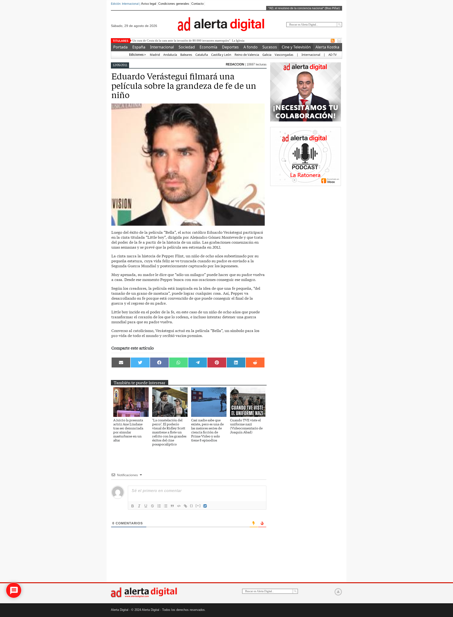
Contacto (197, 3)
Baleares (186, 54)
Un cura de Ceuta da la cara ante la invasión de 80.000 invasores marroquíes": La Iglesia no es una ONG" (198, 40)
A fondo (250, 47)
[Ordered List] (159, 506)
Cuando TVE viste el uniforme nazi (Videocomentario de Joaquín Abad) (246, 426)
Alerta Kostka (327, 47)
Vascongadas (284, 54)
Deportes (230, 47)
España (138, 47)
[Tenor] (205, 506)
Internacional (162, 47)
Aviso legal (148, 3)
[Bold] (132, 506)
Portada (120, 47)
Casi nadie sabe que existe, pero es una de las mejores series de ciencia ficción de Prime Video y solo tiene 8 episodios (207, 430)
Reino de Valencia (247, 54)
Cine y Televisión (296, 47)
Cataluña (201, 54)
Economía (208, 47)
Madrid (154, 54)
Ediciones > (137, 54)
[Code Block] (179, 506)
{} (191, 505)
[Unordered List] (165, 506)
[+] (198, 505)
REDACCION (235, 64)
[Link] (185, 506)
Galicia (266, 54)
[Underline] (146, 506)
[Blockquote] (172, 506)
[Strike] (152, 506)
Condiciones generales (173, 3)
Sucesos (269, 47)
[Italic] (139, 506)
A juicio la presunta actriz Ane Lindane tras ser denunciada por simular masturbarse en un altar (128, 430)
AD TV (332, 54)
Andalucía (170, 54)
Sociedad (187, 47)
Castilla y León (221, 54)
